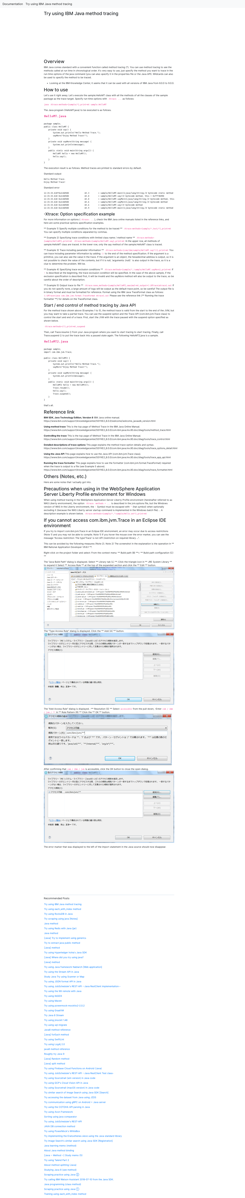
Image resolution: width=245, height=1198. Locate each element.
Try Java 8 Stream (54, 1015)
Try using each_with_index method (62, 909)
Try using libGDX (53, 995)
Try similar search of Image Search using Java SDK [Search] (76, 1092)
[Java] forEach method (56, 1034)
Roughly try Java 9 (54, 1053)
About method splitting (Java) (60, 1164)
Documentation (13, 4)
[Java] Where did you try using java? (64, 957)
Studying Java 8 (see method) (60, 1169)
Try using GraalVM (54, 1010)
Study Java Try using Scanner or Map (64, 976)
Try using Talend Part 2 (56, 1160)
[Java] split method (54, 1063)
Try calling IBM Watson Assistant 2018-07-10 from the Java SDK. (79, 1179)
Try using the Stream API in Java (61, 971)
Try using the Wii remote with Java (62, 991)
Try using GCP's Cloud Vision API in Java (66, 1082)
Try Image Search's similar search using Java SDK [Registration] (78, 1140)
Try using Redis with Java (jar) (60, 928)
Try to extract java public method (62, 942)
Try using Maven (53, 1000)
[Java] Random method (56, 1058)
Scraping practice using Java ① (61, 1189)
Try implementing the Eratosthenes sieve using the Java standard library (83, 1136)
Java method (51, 923)
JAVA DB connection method (59, 1126)
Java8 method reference (57, 1029)
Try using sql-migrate (55, 1024)
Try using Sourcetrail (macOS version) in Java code (71, 1087)
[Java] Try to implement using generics (65, 938)
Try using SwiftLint (54, 1039)
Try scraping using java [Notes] (61, 918)
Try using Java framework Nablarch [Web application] (73, 967)
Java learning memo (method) (60, 1145)
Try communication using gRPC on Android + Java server (75, 1102)
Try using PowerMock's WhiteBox (62, 1131)
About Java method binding (59, 1150)
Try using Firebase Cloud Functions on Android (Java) (73, 1068)
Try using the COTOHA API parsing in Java (67, 1107)
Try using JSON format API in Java (62, 981)
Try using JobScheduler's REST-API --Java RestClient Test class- (79, 1073)
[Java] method (52, 947)
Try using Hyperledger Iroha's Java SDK (65, 952)
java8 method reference (57, 1049)
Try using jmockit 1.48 (55, 1020)
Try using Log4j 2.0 (54, 1044)
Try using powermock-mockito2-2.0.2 (64, 1005)
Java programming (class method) (62, 1184)
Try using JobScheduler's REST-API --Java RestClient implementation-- (82, 986)
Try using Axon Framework (58, 1111)
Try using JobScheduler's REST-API (63, 1121)
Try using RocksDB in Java (58, 913)
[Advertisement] (198, 257)
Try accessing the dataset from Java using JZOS (70, 1097)
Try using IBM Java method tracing (49, 4)
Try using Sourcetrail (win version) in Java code (69, 1078)
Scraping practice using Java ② (61, 1174)
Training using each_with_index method (65, 1193)
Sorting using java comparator (60, 1116)
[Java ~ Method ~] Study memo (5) (63, 1155)
